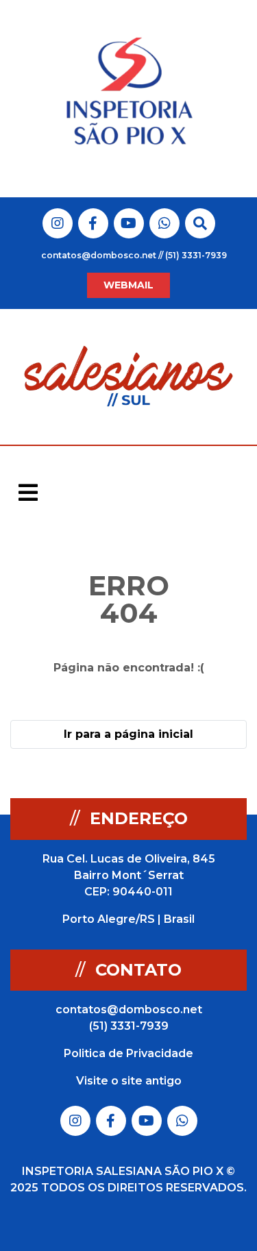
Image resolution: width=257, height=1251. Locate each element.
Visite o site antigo (129, 1080)
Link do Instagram (57, 223)
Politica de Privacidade (128, 1053)
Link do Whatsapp (164, 223)
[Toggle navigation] (28, 492)
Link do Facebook (92, 223)
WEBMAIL (128, 285)
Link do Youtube (128, 223)
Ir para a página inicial (128, 734)
